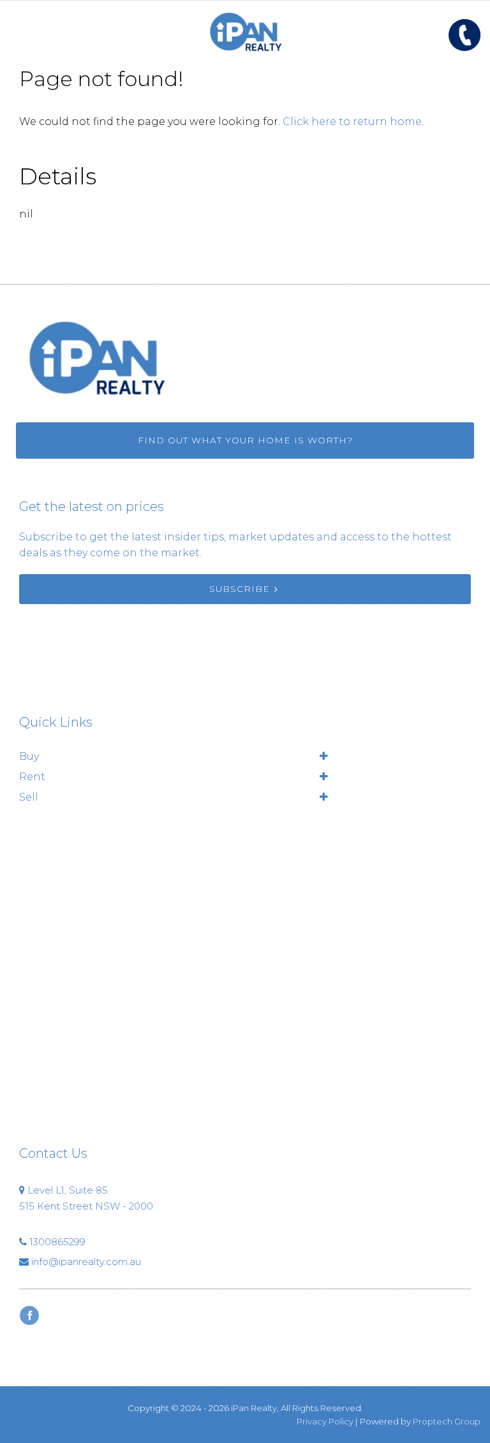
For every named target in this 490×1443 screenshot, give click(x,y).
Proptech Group (446, 1421)
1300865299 (57, 1242)
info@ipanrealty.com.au (86, 1261)
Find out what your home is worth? (245, 440)
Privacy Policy (325, 1421)
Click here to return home (352, 121)
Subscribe (239, 589)
